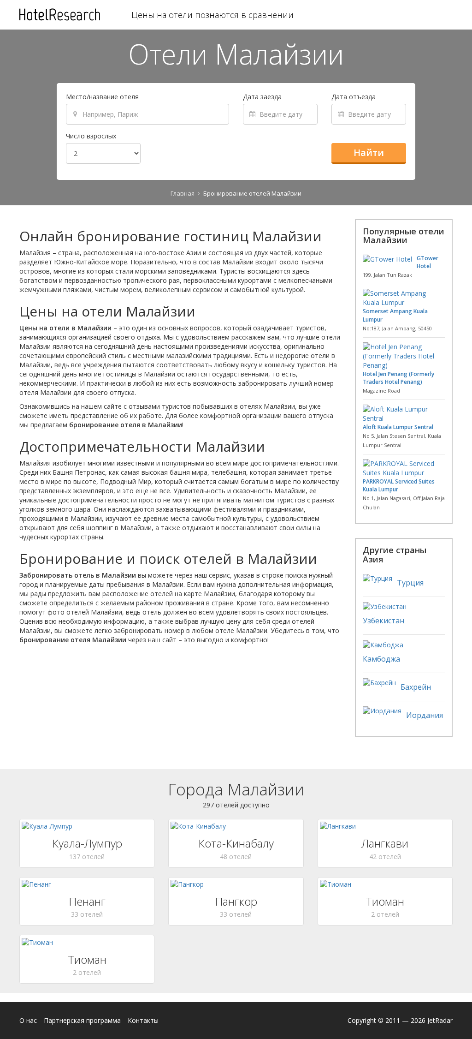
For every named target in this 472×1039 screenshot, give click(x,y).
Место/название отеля (102, 96)
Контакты (143, 1020)
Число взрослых (91, 135)
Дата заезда (262, 96)
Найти (369, 152)
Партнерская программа (82, 1020)
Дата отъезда (353, 96)
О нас (28, 1020)
